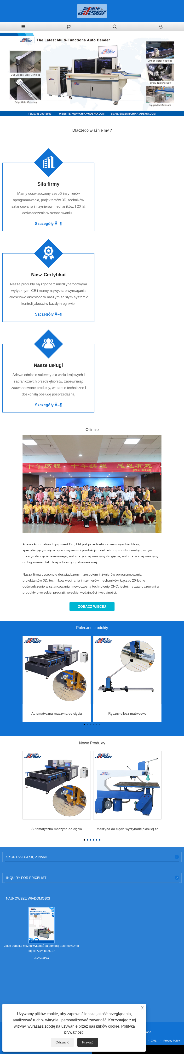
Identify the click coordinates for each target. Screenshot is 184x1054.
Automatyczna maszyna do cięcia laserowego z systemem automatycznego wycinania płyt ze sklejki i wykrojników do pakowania (56, 715)
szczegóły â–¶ (48, 224)
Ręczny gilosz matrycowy (127, 713)
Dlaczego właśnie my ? (92, 130)
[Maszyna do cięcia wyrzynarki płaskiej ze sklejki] (127, 785)
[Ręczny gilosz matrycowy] (127, 670)
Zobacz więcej (92, 606)
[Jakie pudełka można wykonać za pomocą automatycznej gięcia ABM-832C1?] (41, 925)
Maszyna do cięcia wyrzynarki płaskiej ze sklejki (127, 830)
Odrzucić (62, 1042)
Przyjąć (87, 1042)
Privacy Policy (171, 1040)
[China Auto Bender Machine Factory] (92, 73)
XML (153, 1040)
